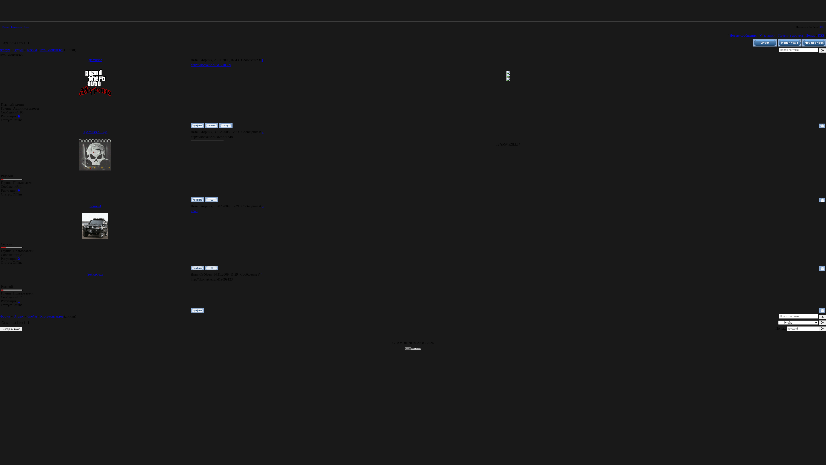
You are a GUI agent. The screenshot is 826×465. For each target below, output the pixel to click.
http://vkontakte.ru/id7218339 (211, 65)
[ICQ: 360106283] (211, 268)
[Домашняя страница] (211, 125)
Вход (26, 27)
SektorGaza (95, 274)
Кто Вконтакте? (51, 50)
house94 (95, 206)
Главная (5, 27)
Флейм (32, 50)
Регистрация (16, 27)
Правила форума (790, 35)
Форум (5, 50)
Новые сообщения (743, 35)
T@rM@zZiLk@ (95, 132)
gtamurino (95, 60)
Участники (767, 35)
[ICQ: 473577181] (226, 125)
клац (194, 211)
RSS (822, 27)
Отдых (18, 50)
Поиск (810, 35)
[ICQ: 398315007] (211, 199)
